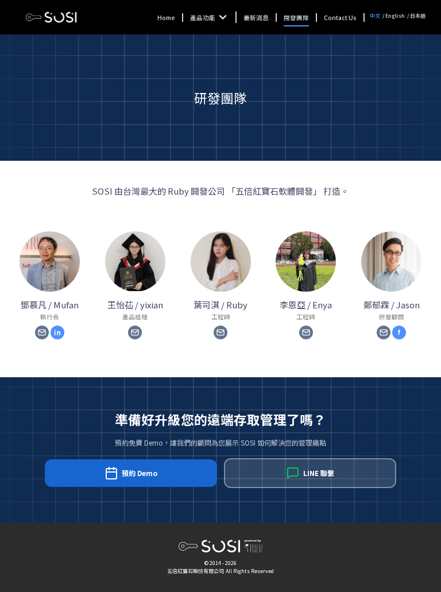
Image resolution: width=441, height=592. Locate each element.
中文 (375, 16)
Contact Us (340, 17)
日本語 (417, 16)
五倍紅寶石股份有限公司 (195, 571)
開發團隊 (296, 17)
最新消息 (256, 17)
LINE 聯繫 (318, 473)
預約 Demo (139, 473)
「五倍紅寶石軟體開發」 (274, 191)
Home (166, 17)
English (395, 16)
